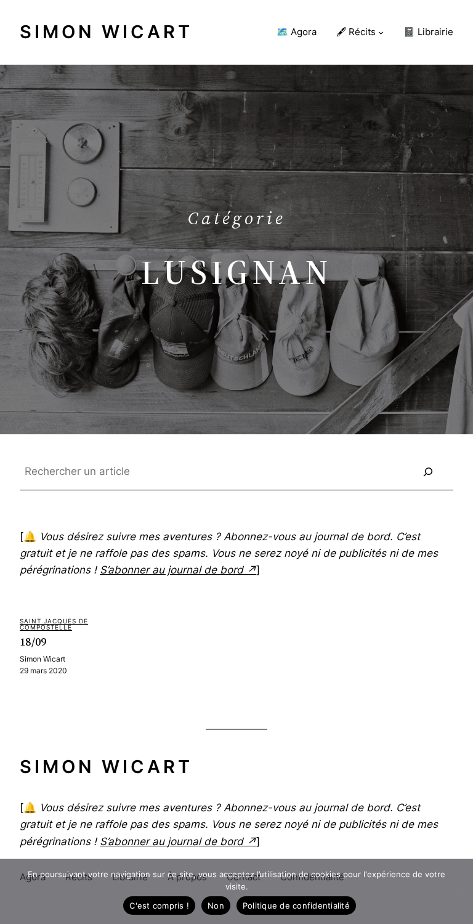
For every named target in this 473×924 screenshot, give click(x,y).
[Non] (457, 891)
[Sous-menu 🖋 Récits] (381, 32)
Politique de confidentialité (296, 905)
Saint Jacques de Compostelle (54, 624)
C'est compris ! (159, 905)
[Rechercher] (428, 472)
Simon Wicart (106, 32)
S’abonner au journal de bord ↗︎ (178, 570)
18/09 (33, 642)
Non (216, 905)
